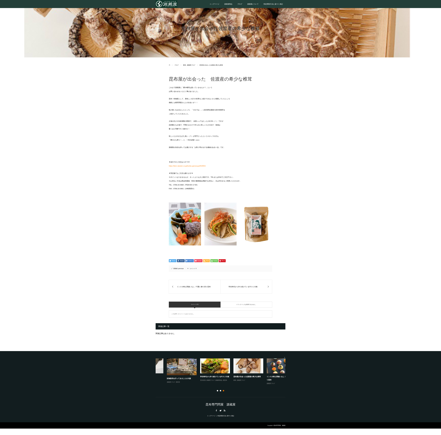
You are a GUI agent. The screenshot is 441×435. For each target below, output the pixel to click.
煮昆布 (167, 382)
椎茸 (223, 380)
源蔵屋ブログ (160, 382)
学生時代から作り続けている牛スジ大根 (203, 376)
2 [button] (220, 390)
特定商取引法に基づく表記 (273, 4)
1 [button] (217, 390)
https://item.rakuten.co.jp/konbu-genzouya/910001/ (187, 166)
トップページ (214, 4)
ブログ (239, 4)
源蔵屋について (253, 4)
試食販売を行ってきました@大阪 (168, 378)
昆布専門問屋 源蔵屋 (220, 404)
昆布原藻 (191, 380)
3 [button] (223, 390)
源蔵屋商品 (228, 4)
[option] (222, 371)
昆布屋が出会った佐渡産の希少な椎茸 (236, 376)
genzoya (181, 268)
